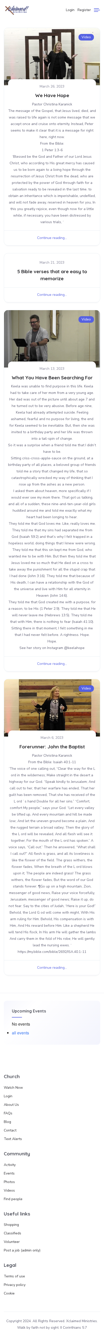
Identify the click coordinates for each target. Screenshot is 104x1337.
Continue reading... (52, 237)
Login (70, 10)
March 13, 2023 (52, 368)
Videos (9, 1190)
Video (86, 37)
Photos (9, 1182)
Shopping (11, 1224)
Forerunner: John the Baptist (52, 747)
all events (20, 1033)
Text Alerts (13, 1139)
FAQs (8, 1113)
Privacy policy (14, 1284)
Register (84, 10)
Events (9, 1173)
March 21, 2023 (52, 262)
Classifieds (12, 1233)
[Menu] (97, 10)
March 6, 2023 (52, 737)
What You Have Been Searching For (52, 378)
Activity (10, 1164)
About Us (11, 1104)
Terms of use (14, 1276)
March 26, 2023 (52, 86)
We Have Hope (52, 95)
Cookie (9, 1293)
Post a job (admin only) (22, 1250)
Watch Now (13, 1087)
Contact (10, 1130)
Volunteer (12, 1241)
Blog (7, 1121)
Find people (13, 1199)
